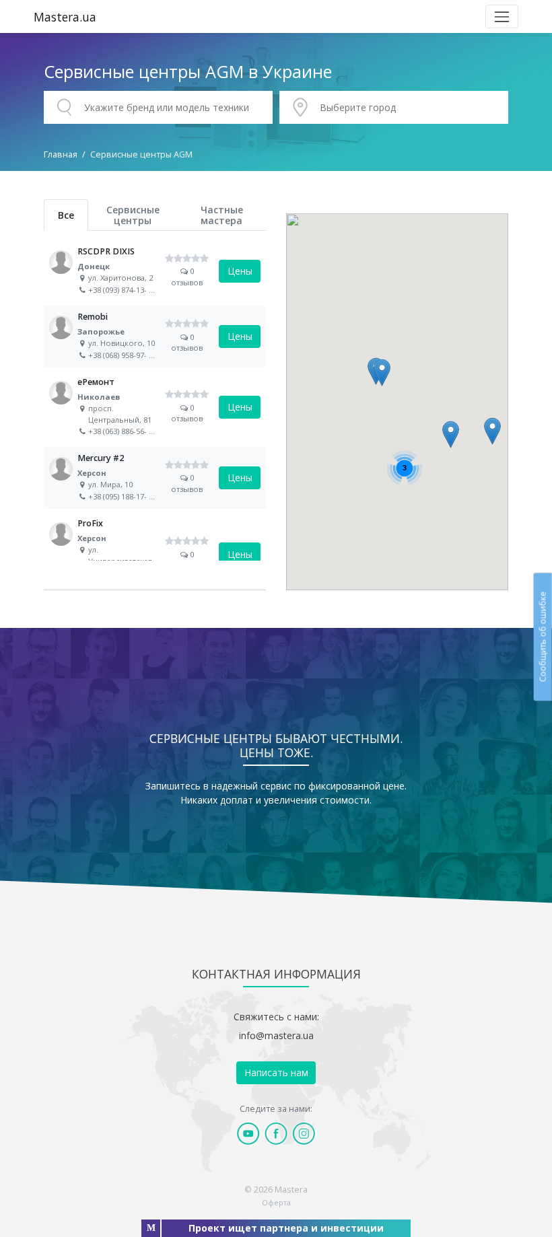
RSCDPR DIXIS (154, 271)
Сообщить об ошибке (542, 637)
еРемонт (154, 407)
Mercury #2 (154, 478)
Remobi (154, 336)
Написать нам (276, 1072)
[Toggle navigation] (501, 16)
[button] (492, 431)
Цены (240, 270)
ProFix (154, 554)
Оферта (276, 1202)
